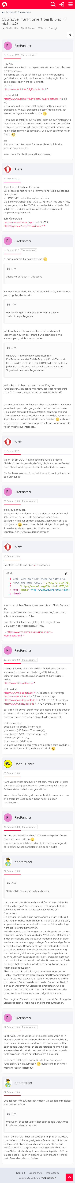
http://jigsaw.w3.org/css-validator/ (23, 226)
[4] (7, 590)
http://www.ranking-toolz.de (19, 700)
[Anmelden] (61, 4)
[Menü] (70, 4)
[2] (7, 583)
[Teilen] (70, 35)
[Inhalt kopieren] (66, 573)
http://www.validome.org (18, 222)
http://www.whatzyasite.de (19, 703)
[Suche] (53, 4)
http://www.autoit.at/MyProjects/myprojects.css (31, 98)
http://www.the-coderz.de (18, 692)
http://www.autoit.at (15, 696)
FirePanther (12, 28)
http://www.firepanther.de (18, 683)
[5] (7, 593)
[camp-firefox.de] (4, 4)
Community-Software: (37, 1178)
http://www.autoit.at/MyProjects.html (25, 89)
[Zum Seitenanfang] (69, 1177)
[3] (7, 586)
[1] (7, 579)
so (34, 565)
